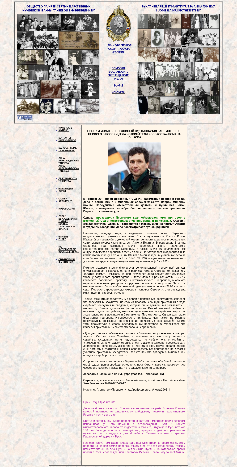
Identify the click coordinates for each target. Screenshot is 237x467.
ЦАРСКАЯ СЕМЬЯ (68, 148)
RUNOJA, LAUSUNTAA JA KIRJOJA (66, 227)
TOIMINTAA (64, 181)
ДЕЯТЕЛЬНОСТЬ (67, 178)
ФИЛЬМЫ (63, 236)
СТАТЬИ (62, 198)
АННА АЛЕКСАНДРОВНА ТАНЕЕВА (68, 161)
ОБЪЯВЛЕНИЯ (66, 259)
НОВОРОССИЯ (66, 208)
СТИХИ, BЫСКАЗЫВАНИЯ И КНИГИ (68, 219)
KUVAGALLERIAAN (68, 252)
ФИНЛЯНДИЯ (65, 188)
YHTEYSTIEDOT (67, 140)
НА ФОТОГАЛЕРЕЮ (67, 248)
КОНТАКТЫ (64, 138)
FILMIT (62, 239)
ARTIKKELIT (65, 201)
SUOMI (62, 191)
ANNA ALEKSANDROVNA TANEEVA (68, 168)
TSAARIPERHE (66, 150)
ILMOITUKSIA (65, 262)
